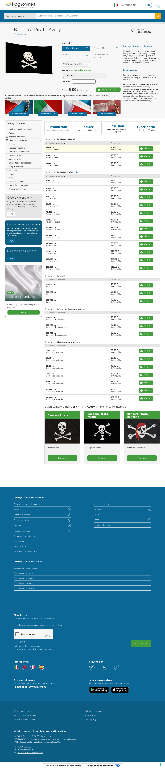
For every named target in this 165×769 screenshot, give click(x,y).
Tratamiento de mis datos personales (29, 646)
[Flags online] (24, 667)
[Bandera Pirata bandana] (142, 431)
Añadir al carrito (109, 89)
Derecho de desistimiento (24, 719)
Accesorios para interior (24, 573)
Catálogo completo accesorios (28, 561)
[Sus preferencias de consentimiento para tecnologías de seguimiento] (160, 764)
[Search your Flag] (158, 16)
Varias (96, 520)
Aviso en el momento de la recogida (63, 765)
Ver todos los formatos (81, 70)
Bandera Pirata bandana (137, 415)
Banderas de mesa (16, 181)
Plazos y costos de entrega (25, 715)
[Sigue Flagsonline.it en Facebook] (116, 667)
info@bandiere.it (26, 750)
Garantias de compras (23, 711)
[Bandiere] (16, 667)
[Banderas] (41, 667)
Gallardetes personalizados (20, 163)
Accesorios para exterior (24, 578)
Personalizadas (15, 155)
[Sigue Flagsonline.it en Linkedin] (104, 667)
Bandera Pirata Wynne (97, 415)
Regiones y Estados (22, 514)
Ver (11, 214)
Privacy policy (90, 715)
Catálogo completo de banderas (22, 129)
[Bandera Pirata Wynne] (102, 431)
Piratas (11, 174)
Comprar (62, 458)
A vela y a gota (15, 159)
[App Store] (120, 690)
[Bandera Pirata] (62, 431)
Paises (16, 509)
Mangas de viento (16, 166)
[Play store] (99, 690)
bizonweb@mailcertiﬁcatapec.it (30, 752)
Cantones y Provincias (23, 520)
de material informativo (42, 649)
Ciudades (18, 525)
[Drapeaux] (32, 667)
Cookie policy (90, 719)
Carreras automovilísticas (19, 151)
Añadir (147, 148)
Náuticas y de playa (22, 531)
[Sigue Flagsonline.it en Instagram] (91, 667)
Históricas (98, 509)
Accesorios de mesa (22, 583)
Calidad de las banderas (95, 711)
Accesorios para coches (24, 588)
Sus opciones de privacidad (99, 765)
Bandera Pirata (58, 415)
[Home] (19, 5)
